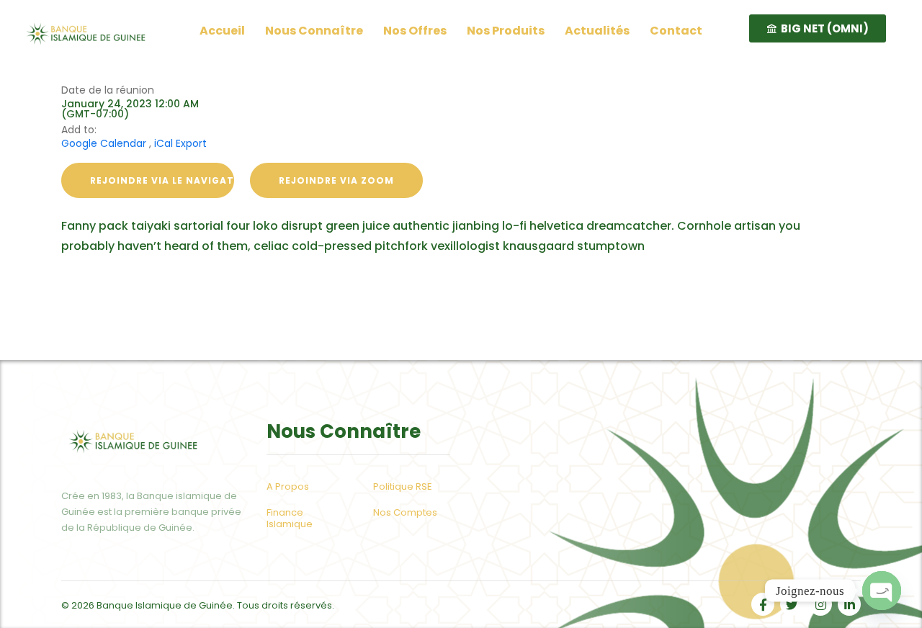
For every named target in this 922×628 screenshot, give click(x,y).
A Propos (288, 487)
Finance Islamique (290, 518)
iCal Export (180, 143)
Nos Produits (506, 30)
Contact (676, 30)
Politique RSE (402, 487)
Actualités (597, 30)
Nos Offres (415, 30)
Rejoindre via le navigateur (162, 180)
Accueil (222, 30)
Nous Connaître (314, 30)
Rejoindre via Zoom (336, 180)
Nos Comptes (405, 513)
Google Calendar (103, 143)
